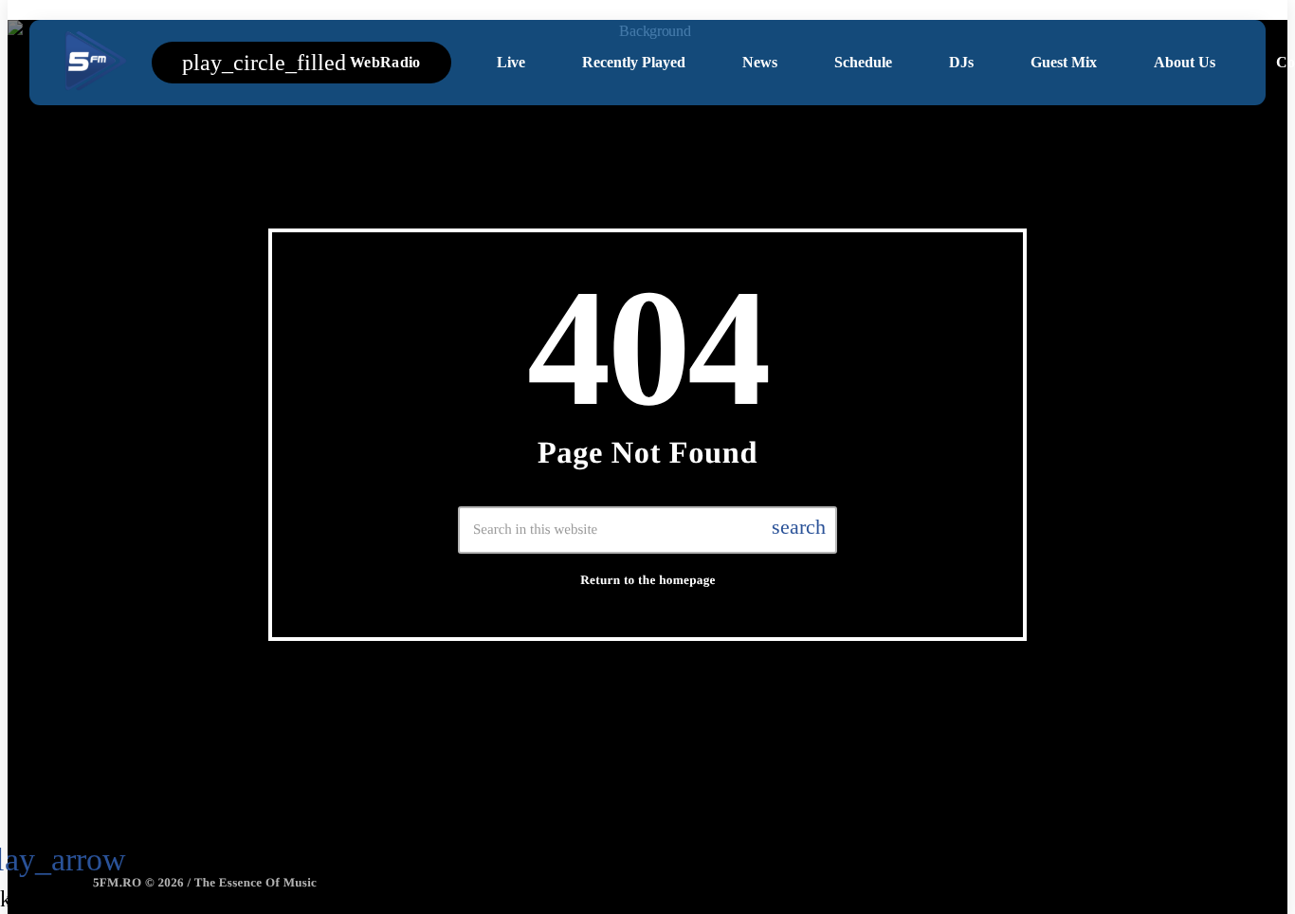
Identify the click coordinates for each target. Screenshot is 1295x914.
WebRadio (301, 62)
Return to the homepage (648, 580)
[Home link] (94, 62)
